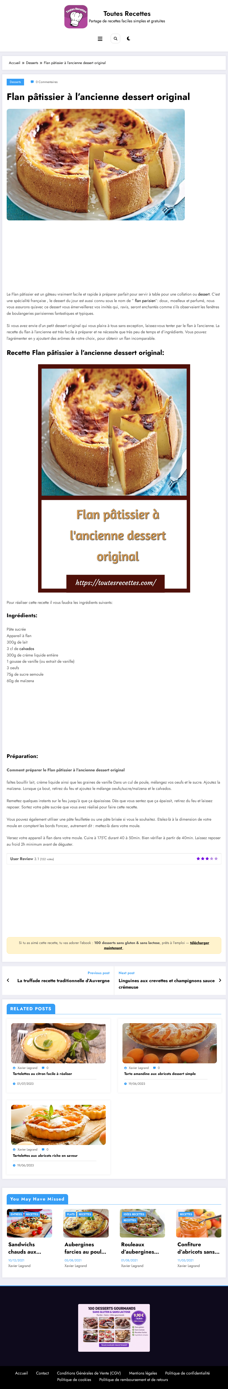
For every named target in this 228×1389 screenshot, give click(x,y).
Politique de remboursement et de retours (133, 1380)
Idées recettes (134, 1214)
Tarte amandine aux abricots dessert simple (160, 1073)
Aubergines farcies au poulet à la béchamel (85, 1248)
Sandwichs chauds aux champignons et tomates (28, 1248)
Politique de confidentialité (187, 1373)
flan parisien (145, 301)
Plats (71, 1214)
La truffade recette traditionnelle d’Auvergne (63, 981)
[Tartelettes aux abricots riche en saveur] (58, 1124)
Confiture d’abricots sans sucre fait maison (198, 1248)
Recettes (32, 1214)
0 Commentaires (47, 82)
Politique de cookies (74, 1380)
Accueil (21, 1373)
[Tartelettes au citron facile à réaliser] (58, 1042)
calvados (26, 649)
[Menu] (100, 39)
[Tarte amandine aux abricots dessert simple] (169, 1042)
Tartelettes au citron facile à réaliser (42, 1073)
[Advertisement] (114, 259)
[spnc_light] (128, 38)
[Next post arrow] (220, 980)
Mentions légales (143, 1373)
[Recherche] (115, 38)
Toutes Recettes (127, 13)
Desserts (15, 82)
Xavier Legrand (27, 1068)
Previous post (99, 973)
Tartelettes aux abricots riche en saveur (45, 1155)
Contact (42, 1373)
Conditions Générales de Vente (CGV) (89, 1373)
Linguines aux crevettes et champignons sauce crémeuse (167, 984)
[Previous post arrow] (8, 980)
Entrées (16, 1214)
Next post (126, 973)
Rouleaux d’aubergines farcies (137, 1248)
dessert (204, 294)
